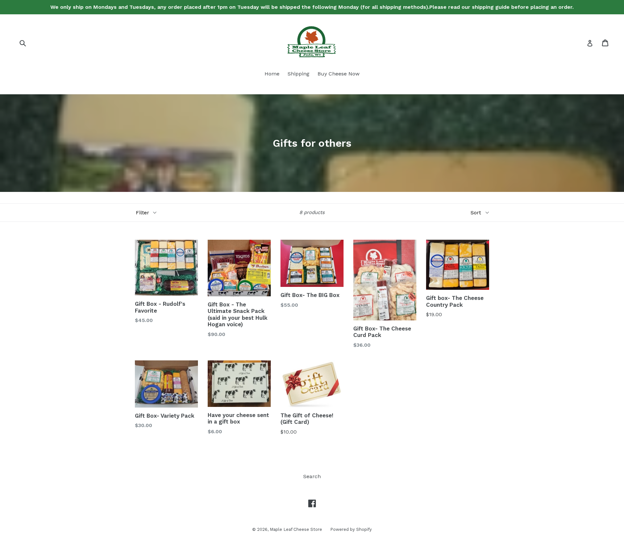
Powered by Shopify (351, 529)
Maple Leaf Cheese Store (296, 529)
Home (272, 74)
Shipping (298, 74)
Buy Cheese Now (338, 74)
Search (312, 476)
